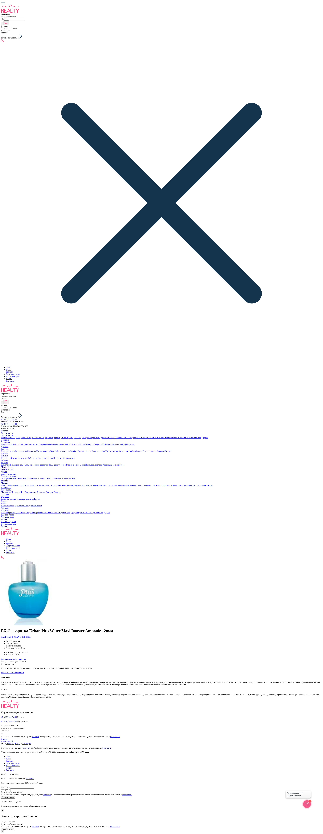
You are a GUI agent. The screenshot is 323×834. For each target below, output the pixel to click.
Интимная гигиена (19, 458)
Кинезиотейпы (17, 492)
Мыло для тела (20, 451)
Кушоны (45, 485)
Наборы (111, 437)
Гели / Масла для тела (59, 451)
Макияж (4, 481)
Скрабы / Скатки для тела (80, 451)
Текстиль (99, 512)
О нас (8, 367)
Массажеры (6, 492)
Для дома (5, 508)
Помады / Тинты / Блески (181, 485)
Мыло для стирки (62, 512)
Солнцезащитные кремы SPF (13, 478)
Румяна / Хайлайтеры (87, 485)
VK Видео (26, 744)
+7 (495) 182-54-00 (9, 419)
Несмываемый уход (93, 465)
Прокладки (6, 458)
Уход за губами (199, 485)
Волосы (4, 460)
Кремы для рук (98, 451)
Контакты (10, 381)
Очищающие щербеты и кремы (33, 444)
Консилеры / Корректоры (67, 485)
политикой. (115, 737)
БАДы (3, 499)
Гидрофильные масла (10, 444)
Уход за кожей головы (75, 465)
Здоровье (5, 494)
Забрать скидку (8, 797)
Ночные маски (178, 437)
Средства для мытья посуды (83, 512)
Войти (4, 672)
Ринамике (30, 779)
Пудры (52, 485)
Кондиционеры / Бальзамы (21, 465)
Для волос (41, 492)
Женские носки (7, 506)
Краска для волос (110, 465)
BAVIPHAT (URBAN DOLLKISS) (16, 637)
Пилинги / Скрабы (79, 444)
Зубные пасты (34, 458)
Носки (4, 501)
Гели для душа (7, 451)
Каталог (4, 431)
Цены (8, 369)
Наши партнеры (13, 376)
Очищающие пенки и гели (58, 444)
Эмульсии (49, 437)
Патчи (169, 437)
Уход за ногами (125, 451)
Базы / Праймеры (8, 485)
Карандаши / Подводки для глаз (111, 485)
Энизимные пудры (120, 444)
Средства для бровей (161, 485)
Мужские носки (22, 506)
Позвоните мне (7, 829)
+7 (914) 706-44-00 (9, 424)
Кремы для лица (74, 437)
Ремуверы (106, 444)
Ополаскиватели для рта (63, 458)
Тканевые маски (122, 437)
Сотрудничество (13, 374)
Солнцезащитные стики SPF (63, 478)
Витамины (11, 499)
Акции (9, 379)
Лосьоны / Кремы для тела (38, 451)
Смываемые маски (193, 437)
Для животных (7, 515)
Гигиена (4, 453)
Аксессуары (6, 487)
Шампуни (5, 465)
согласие (35, 737)
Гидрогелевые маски (139, 437)
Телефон (5, 790)
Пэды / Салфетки (94, 444)
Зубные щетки (47, 458)
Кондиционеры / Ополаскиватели (40, 512)
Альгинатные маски (157, 437)
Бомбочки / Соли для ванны (144, 451)
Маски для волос (41, 465)
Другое (205, 437)
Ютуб (17, 744)
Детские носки (35, 506)
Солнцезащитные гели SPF (38, 478)
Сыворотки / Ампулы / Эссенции (30, 437)
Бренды (9, 372)
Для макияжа (30, 492)
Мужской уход (7, 467)
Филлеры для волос (57, 465)
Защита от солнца (8, 474)
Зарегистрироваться (15, 672)
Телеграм (10, 744)
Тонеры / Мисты (8, 437)
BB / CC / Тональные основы (28, 485)
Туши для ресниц (144, 485)
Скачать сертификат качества (13, 659)
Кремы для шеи (101, 437)
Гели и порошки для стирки (13, 512)
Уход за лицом (7, 433)
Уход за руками (111, 451)
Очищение (5, 440)
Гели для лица (88, 437)
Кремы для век (60, 437)
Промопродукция (8, 522)
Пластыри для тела (25, 499)
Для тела (4, 447)
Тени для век (130, 485)
